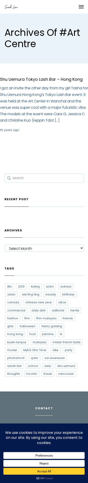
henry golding (52, 326)
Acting (35, 286)
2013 (21, 286)
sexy (47, 366)
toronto (31, 374)
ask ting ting (30, 294)
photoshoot (15, 358)
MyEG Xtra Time (34, 350)
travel (48, 374)
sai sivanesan (54, 358)
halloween (27, 326)
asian (11, 294)
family (74, 310)
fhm (27, 318)
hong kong (15, 334)
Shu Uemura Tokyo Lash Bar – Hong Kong (41, 79)
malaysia (39, 342)
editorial (58, 310)
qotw (34, 358)
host (32, 334)
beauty (51, 294)
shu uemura (66, 366)
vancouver (66, 374)
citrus (62, 302)
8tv (9, 286)
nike (55, 350)
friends (68, 318)
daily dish (39, 310)
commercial (16, 310)
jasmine (48, 334)
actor (50, 286)
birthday (68, 294)
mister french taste (67, 342)
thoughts (13, 374)
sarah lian (14, 366)
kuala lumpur (16, 342)
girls (10, 326)
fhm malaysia (46, 318)
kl (61, 334)
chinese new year (38, 302)
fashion (12, 318)
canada (13, 302)
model (12, 350)
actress (65, 286)
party (68, 350)
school (33, 366)
